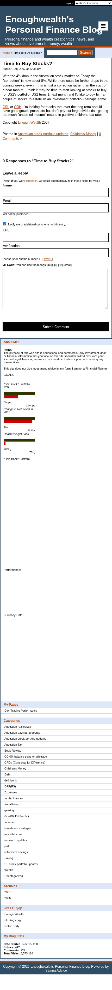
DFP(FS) (10, 786)
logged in (31, 180)
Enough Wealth (13, 914)
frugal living (11, 804)
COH (17, 107)
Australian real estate (17, 726)
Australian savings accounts (22, 732)
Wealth (8, 870)
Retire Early (11, 926)
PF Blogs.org (12, 920)
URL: (6, 230)
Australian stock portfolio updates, (43, 134)
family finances (13, 798)
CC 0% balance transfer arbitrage (25, 756)
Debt (7, 774)
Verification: (12, 246)
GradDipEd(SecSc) (16, 816)
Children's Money (15, 768)
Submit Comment (56, 327)
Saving (8, 858)
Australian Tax (13, 744)
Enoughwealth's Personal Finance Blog (59, 966)
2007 (7, 892)
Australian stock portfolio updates (25, 738)
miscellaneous (13, 834)
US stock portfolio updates (21, 864)
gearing (9, 810)
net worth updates (15, 840)
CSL (6, 107)
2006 (7, 898)
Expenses (10, 792)
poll (6, 846)
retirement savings (16, 852)
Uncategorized (13, 876)
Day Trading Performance (20, 710)
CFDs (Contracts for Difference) (24, 762)
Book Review (12, 750)
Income (9, 822)
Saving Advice (56, 970)
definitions (10, 780)
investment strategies (18, 828)
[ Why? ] (47, 258)
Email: (8, 201)
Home (6, 52)
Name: (8, 185)
